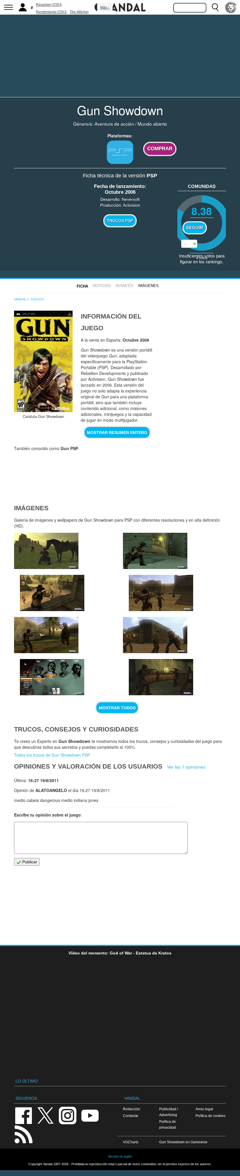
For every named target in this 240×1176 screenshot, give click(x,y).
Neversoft (131, 199)
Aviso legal (204, 1109)
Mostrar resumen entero (117, 432)
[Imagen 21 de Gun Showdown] (155, 635)
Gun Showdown (120, 110)
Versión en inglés (120, 1156)
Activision (131, 205)
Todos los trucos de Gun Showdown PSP (52, 755)
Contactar (130, 1116)
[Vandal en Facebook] (23, 1115)
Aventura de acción (114, 123)
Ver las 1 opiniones (186, 766)
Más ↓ (105, 8)
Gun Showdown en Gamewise (183, 1142)
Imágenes (148, 285)
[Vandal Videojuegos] (120, 7)
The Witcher (79, 12)
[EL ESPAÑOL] (231, 7)
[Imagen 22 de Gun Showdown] (52, 677)
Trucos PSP (120, 220)
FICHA (82, 286)
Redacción (131, 1109)
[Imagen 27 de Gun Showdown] (46, 551)
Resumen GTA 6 (49, 5)
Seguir (194, 227)
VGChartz (130, 1142)
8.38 (201, 210)
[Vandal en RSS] (23, 1134)
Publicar (29, 861)
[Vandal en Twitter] (45, 1115)
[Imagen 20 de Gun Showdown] (161, 677)
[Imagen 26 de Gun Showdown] (52, 593)
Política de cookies (210, 1116)
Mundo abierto (152, 123)
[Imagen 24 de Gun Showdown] (161, 593)
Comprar (159, 148)
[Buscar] (215, 7)
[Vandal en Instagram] (67, 1115)
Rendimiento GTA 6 (51, 12)
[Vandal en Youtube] (89, 1115)
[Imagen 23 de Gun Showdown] (46, 635)
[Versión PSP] (120, 152)
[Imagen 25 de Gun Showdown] (155, 551)
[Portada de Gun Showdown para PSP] (43, 361)
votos (202, 257)
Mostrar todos (117, 707)
